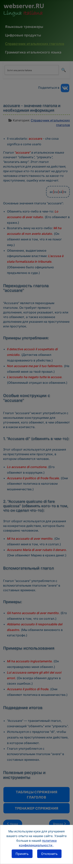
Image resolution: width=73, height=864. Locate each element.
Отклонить (49, 854)
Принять (22, 854)
